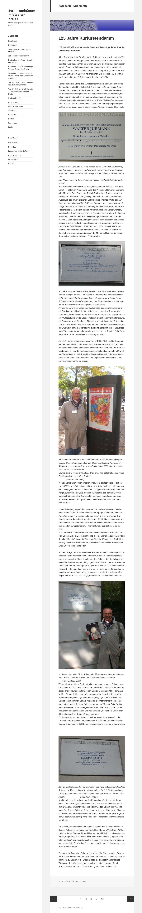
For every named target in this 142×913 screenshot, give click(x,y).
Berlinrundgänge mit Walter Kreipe (21, 14)
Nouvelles (12, 147)
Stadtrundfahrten (14, 98)
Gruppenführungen (15, 106)
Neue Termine (13, 102)
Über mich (12, 115)
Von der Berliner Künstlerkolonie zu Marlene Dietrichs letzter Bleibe (20, 91)
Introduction (12, 143)
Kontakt (11, 119)
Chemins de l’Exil (14, 155)
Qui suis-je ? (13, 159)
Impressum (12, 123)
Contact (11, 164)
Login (10, 127)
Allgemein (82, 882)
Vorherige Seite (53, 899)
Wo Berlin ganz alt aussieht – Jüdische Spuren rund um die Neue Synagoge (20, 75)
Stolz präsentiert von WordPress (71, 908)
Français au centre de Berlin (19, 151)
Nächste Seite (130, 899)
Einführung (12, 41)
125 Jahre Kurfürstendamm (18, 56)
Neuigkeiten (12, 45)
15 (103, 899)
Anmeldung (12, 111)
